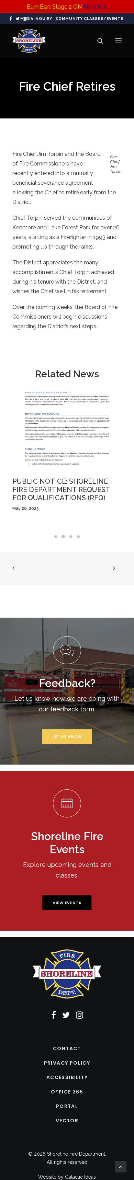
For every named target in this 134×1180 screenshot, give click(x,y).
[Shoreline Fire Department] (29, 41)
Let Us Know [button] (67, 736)
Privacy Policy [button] (67, 1062)
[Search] (97, 41)
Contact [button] (67, 1048)
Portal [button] (67, 1106)
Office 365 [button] (67, 1091)
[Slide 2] (63, 536)
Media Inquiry (36, 18)
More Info (95, 6)
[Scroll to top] (120, 1166)
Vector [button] (67, 1120)
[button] (11, 18)
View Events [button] (67, 902)
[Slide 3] (71, 536)
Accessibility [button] (67, 1077)
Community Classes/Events (90, 18)
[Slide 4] (78, 536)
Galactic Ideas (80, 1177)
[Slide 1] (55, 536)
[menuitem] (36, 18)
